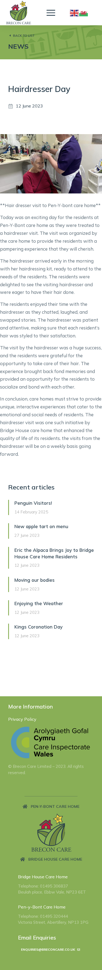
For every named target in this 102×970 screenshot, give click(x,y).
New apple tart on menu (41, 526)
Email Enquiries (37, 937)
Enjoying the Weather (38, 603)
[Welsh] (83, 12)
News (18, 46)
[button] (51, 806)
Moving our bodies (34, 580)
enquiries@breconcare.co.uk (48, 949)
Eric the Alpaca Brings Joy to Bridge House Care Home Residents (54, 553)
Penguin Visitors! (33, 503)
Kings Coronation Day (38, 627)
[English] (74, 12)
